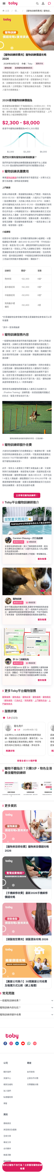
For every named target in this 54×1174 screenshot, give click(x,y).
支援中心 (7, 1078)
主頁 (7, 11)
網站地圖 (7, 1161)
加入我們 (7, 1091)
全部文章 (7, 1136)
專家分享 (7, 1142)
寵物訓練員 (11, 177)
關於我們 (7, 1072)
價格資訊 (17, 10)
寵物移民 (47, 697)
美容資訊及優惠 (10, 1129)
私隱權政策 (8, 1097)
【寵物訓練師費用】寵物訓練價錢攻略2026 (38, 10)
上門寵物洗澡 (41, 700)
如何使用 (31, 1072)
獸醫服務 (6, 697)
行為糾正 (18, 700)
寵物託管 (26, 697)
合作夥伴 (7, 1148)
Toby (30, 63)
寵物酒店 (16, 697)
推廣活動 (7, 1155)
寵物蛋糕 (37, 697)
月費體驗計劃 (32, 1084)
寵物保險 (8, 700)
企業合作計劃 (32, 1078)
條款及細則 (8, 1084)
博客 (5, 1103)
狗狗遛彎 (28, 700)
